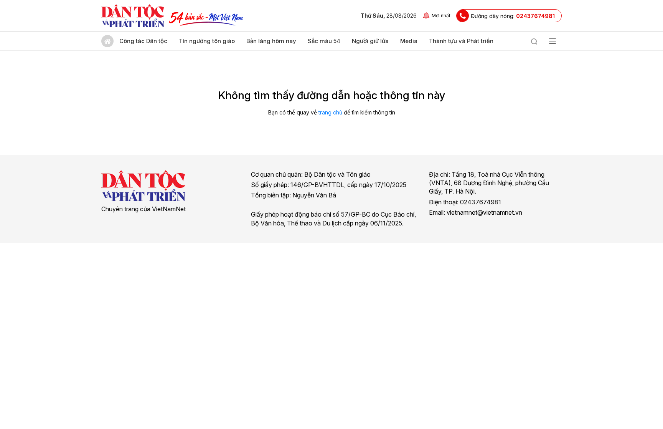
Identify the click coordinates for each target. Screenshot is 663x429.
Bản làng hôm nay (271, 41)
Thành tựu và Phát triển (461, 41)
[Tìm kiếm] (534, 41)
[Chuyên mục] (552, 41)
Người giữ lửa (370, 41)
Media (408, 41)
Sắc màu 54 (324, 41)
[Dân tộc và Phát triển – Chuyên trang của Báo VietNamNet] (132, 15)
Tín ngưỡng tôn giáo (207, 41)
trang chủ (330, 112)
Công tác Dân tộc (143, 41)
